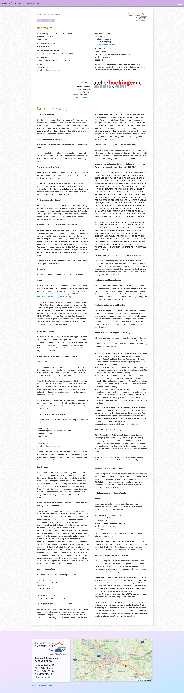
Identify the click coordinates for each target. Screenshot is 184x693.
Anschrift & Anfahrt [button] (46, 20)
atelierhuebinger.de (83, 97)
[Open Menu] (180, 3)
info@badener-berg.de (51, 70)
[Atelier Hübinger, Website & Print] (117, 83)
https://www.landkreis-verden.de (107, 45)
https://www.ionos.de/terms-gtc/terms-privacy (54, 297)
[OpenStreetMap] (112, 659)
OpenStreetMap (141, 680)
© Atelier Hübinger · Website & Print (46, 685)
